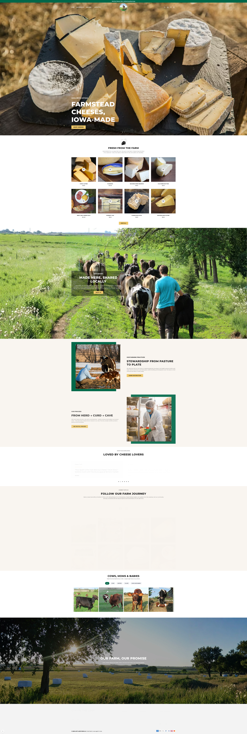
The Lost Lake (125, 712)
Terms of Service (144, 719)
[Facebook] (120, 507)
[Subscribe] (105, 718)
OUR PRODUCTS (80, 7)
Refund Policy (143, 715)
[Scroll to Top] (244, 727)
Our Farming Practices (127, 717)
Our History (124, 715)
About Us (98, 292)
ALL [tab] (107, 583)
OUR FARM (88, 7)
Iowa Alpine (84, 183)
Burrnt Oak (110, 215)
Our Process (125, 719)
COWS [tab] (112, 583)
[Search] (164, 7)
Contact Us (124, 721)
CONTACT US (97, 7)
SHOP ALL (123, 223)
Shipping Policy (144, 717)
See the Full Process (79, 426)
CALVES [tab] (126, 583)
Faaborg (110, 183)
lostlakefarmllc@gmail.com (166, 719)
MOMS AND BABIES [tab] (136, 583)
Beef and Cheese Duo (83, 215)
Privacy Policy (143, 712)
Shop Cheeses (78, 127)
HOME (72, 7)
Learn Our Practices (135, 375)
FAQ (123, 723)
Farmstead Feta (137, 215)
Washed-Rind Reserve (137, 183)
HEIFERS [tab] (120, 583)
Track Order (143, 721)
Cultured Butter (163, 183)
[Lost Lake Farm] (123, 7)
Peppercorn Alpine (163, 215)
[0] (173, 7)
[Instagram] (126, 507)
